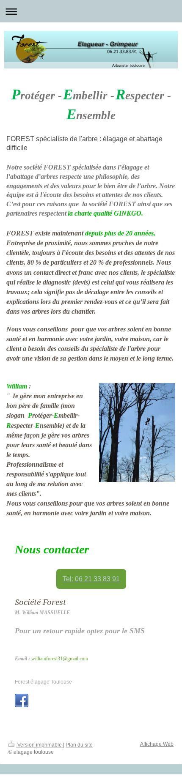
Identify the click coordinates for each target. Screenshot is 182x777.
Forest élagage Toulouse (43, 682)
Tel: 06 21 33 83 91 (91, 579)
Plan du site (79, 745)
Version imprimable (39, 745)
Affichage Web (157, 744)
